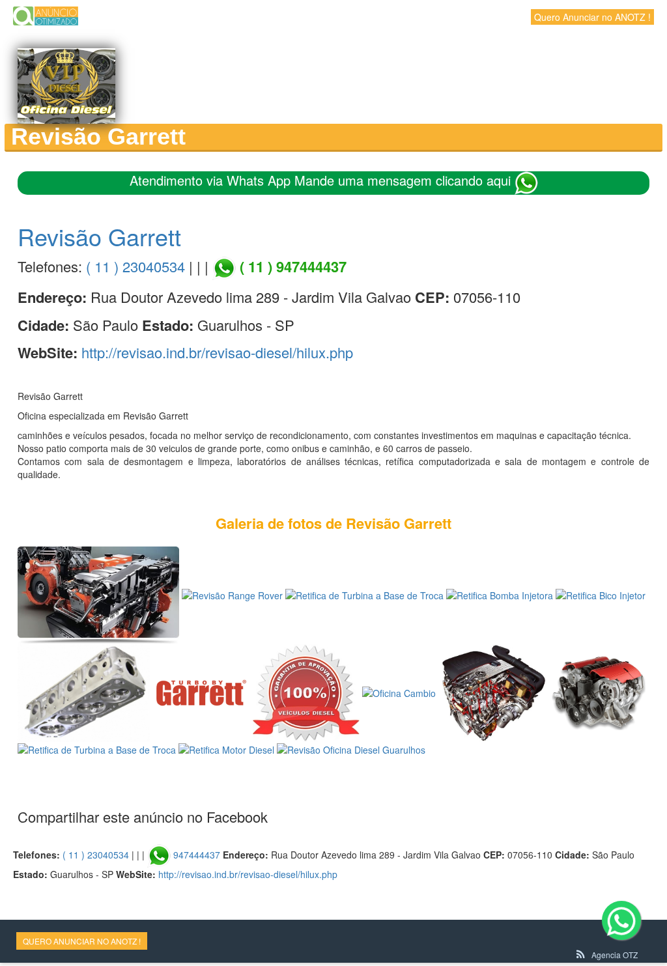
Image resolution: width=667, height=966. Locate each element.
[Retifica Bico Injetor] (601, 594)
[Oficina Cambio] (399, 691)
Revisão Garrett (99, 236)
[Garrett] (201, 691)
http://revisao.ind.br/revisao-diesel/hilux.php (217, 352)
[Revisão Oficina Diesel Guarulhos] (351, 748)
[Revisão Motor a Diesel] (98, 594)
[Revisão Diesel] (306, 691)
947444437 (197, 854)
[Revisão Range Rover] (232, 594)
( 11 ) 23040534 (135, 266)
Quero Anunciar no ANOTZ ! (592, 16)
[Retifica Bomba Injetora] (499, 594)
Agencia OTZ (614, 954)
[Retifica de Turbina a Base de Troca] (364, 594)
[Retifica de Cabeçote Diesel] (84, 691)
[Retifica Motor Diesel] (493, 691)
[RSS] (580, 954)
